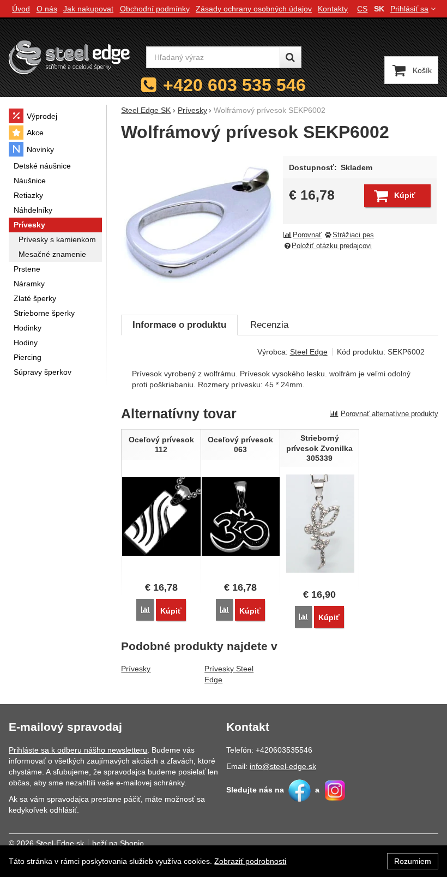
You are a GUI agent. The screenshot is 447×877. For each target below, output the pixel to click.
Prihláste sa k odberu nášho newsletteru (78, 750)
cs (362, 8)
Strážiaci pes (353, 235)
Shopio (132, 843)
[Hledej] (290, 57)
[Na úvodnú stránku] (69, 57)
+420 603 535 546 (234, 85)
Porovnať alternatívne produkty (389, 414)
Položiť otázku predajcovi (332, 246)
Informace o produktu (179, 325)
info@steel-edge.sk (283, 766)
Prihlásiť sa (409, 8)
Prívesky (135, 668)
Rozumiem (412, 861)
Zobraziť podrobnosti (250, 861)
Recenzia (269, 325)
